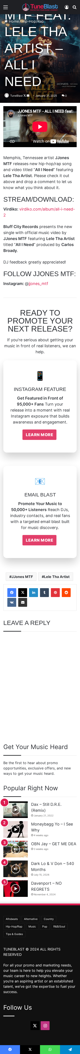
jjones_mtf (38, 283)
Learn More (39, 434)
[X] (22, 592)
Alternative (31, 919)
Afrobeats (12, 919)
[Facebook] (11, 592)
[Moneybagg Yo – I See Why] (15, 829)
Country (49, 919)
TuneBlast (16, 95)
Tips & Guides (14, 934)
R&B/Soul (59, 926)
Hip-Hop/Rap (14, 926)
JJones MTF (22, 576)
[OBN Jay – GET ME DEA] (15, 849)
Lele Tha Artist (57, 576)
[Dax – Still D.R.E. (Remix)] (15, 809)
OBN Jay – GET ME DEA (53, 843)
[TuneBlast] (40, 7)
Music (32, 926)
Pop (44, 926)
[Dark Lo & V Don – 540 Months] (15, 869)
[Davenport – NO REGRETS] (15, 888)
